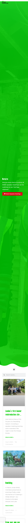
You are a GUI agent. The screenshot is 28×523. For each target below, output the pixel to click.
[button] (14, 369)
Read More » (9, 437)
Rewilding (8, 482)
